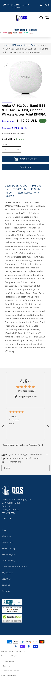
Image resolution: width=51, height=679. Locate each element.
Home (5, 530)
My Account (7, 572)
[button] (41, 18)
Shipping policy (9, 666)
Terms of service (9, 675)
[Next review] (48, 427)
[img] (25, 386)
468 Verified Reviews (25, 391)
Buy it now (25, 167)
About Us (6, 536)
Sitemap (6, 585)
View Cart (6, 579)
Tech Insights (8, 554)
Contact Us (7, 542)
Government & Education (14, 566)
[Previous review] (3, 427)
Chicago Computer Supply (18, 651)
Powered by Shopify (9, 656)
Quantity (6, 144)
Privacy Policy (8, 548)
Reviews (6, 591)
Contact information (11, 671)
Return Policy (8, 560)
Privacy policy (8, 661)
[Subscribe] (47, 468)
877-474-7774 (8, 513)
